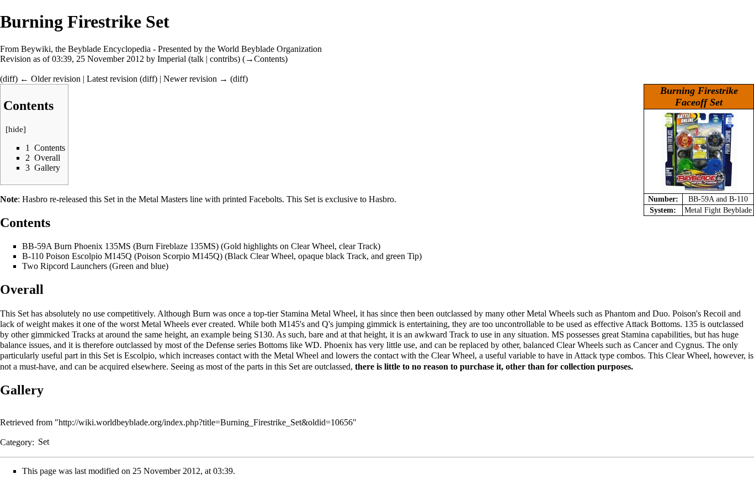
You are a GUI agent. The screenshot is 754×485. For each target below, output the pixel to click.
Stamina (294, 313)
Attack (637, 324)
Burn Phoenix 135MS (92, 246)
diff (9, 78)
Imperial (171, 59)
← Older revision (50, 78)
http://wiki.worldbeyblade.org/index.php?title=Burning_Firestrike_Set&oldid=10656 (206, 422)
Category (16, 441)
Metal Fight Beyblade (718, 209)
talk (197, 59)
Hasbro (34, 199)
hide (15, 129)
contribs (223, 59)
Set (43, 441)
